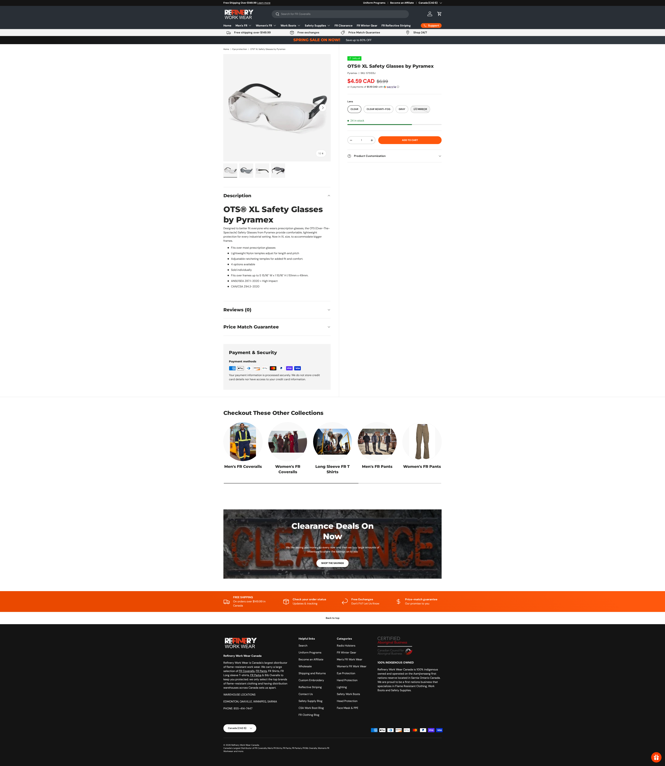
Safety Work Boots (348, 694)
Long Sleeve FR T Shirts (332, 469)
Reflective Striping (310, 687)
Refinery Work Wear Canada (245, 745)
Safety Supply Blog (310, 701)
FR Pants (261, 671)
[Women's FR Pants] (422, 441)
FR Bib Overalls (310, 748)
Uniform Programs (374, 2)
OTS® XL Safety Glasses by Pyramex (267, 49)
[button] (439, 14)
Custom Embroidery (311, 680)
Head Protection (347, 701)
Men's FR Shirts (275, 748)
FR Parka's (297, 748)
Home (227, 25)
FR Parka (255, 675)
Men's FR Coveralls (243, 466)
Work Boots (288, 25)
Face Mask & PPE (347, 708)
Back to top (332, 618)
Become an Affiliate (402, 2)
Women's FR (264, 25)
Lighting (342, 687)
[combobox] (340, 14)
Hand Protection (347, 680)
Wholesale (305, 666)
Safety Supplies (315, 25)
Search (303, 645)
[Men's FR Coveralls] (243, 441)
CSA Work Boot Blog (311, 708)
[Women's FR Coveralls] (287, 441)
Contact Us (306, 694)
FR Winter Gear (367, 25)
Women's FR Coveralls (287, 469)
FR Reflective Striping (396, 25)
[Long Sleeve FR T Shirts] (332, 441)
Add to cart (410, 140)
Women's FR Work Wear (351, 666)
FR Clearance (344, 25)
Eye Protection (346, 673)
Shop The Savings (332, 563)
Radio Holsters (346, 645)
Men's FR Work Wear (349, 659)
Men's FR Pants (377, 466)
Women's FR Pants (422, 466)
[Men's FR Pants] (377, 441)
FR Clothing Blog (309, 715)
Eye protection (239, 49)
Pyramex (352, 73)
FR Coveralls (247, 671)
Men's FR (241, 25)
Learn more (259, 2)
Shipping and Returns (312, 673)
